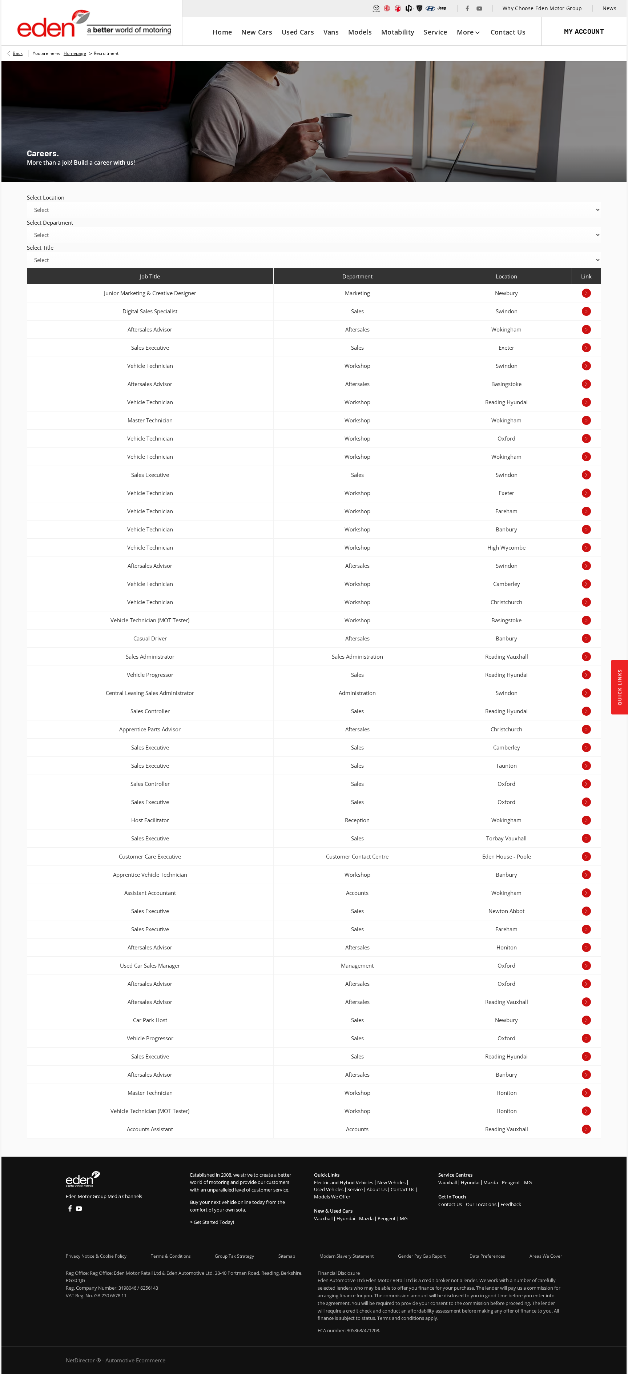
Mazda (366, 1218)
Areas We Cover (546, 1256)
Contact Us (402, 1189)
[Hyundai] (430, 8)
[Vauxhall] (397, 8)
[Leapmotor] (408, 8)
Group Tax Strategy (234, 1256)
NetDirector (81, 1360)
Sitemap (286, 1256)
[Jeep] (442, 8)
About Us (377, 1189)
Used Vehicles (328, 1189)
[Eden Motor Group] (93, 22)
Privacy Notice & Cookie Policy (96, 1256)
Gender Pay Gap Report (422, 1256)
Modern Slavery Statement (346, 1256)
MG (403, 1218)
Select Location (45, 197)
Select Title (40, 247)
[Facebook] (467, 8)
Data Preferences (487, 1256)
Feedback (510, 1204)
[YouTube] (479, 8)
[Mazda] (376, 8)
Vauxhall (323, 1218)
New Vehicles (391, 1182)
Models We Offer (332, 1196)
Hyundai (346, 1218)
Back (18, 53)
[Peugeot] (419, 8)
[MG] (387, 8)
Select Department (50, 222)
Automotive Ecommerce (135, 1360)
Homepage (75, 53)
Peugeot (387, 1218)
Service (355, 1189)
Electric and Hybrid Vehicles (343, 1182)
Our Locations (481, 1204)
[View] (586, 293)
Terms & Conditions (171, 1256)
